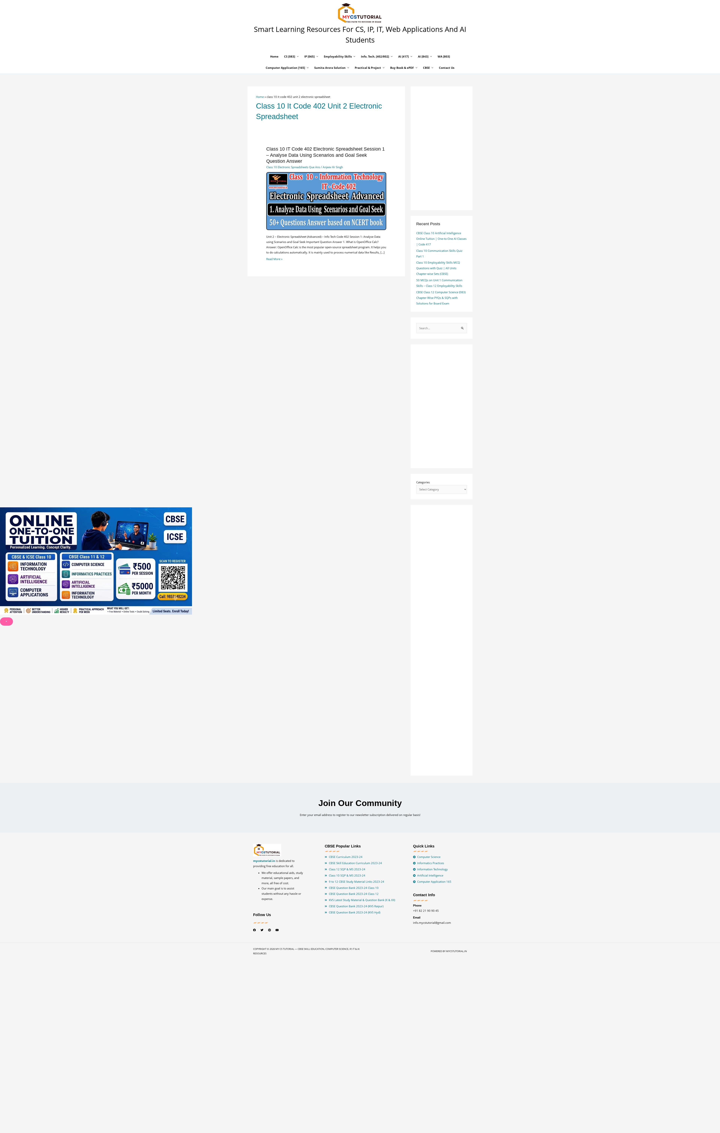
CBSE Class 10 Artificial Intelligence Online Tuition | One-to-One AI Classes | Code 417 (441, 238)
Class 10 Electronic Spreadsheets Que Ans (293, 167)
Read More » (274, 259)
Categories (423, 482)
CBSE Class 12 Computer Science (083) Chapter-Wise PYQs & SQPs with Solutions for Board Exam (441, 297)
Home (260, 97)
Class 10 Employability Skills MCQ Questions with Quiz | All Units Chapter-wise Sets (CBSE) (438, 268)
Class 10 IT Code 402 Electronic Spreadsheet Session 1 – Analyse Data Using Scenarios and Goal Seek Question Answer (325, 155)
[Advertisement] (326, 324)
